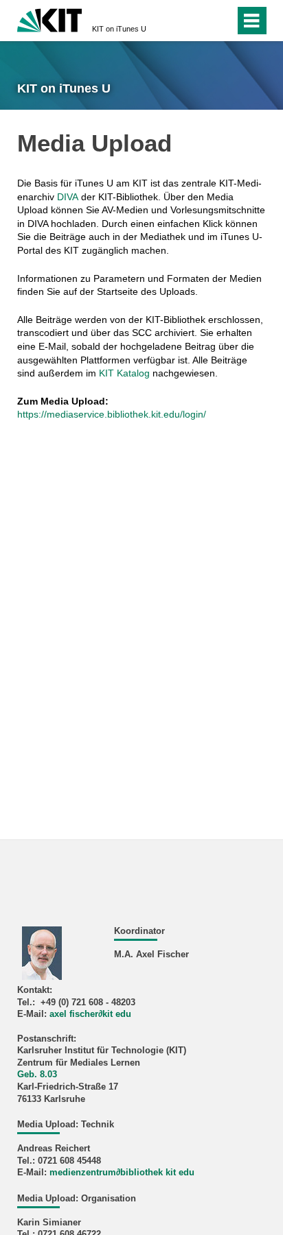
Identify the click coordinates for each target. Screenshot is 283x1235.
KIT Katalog (124, 373)
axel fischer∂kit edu (90, 1014)
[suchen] (199, 20)
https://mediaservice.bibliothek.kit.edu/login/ (111, 414)
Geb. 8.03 (37, 1074)
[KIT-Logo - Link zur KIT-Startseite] (49, 18)
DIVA (67, 196)
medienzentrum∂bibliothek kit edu (121, 1172)
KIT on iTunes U (119, 29)
